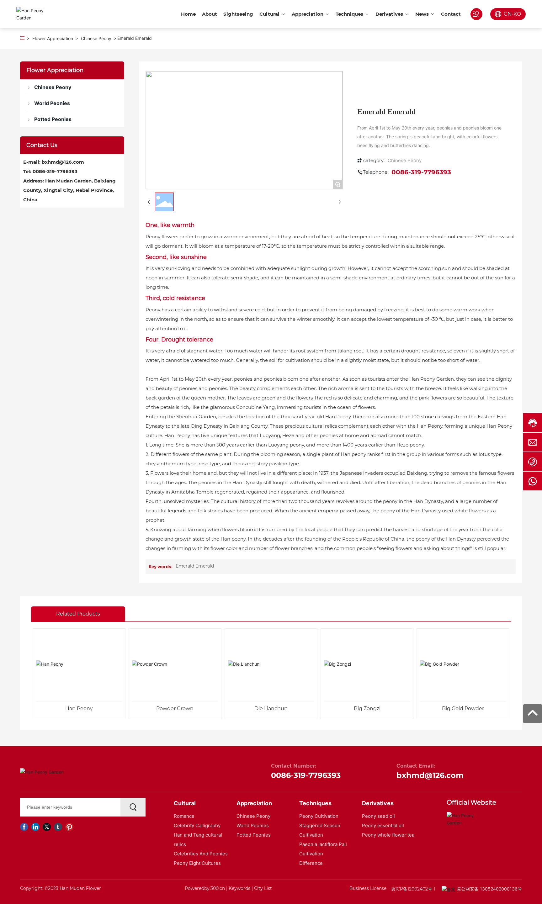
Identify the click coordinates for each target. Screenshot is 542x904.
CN (508, 14)
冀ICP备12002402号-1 (413, 889)
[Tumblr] (58, 827)
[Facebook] (24, 827)
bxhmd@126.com (63, 162)
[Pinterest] (69, 827)
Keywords (239, 888)
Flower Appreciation (52, 38)
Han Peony (79, 708)
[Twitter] (47, 827)
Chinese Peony (96, 38)
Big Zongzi (367, 708)
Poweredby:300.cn (205, 888)
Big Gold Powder (463, 708)
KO (517, 14)
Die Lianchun (271, 708)
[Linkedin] (35, 827)
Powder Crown (175, 708)
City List (263, 888)
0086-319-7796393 (55, 171)
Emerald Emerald (195, 566)
